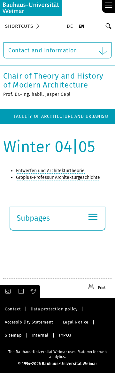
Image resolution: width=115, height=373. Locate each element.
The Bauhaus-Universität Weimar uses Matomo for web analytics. (57, 354)
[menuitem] (71, 27)
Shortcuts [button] (19, 26)
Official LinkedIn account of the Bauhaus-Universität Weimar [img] (20, 291)
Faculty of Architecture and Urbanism (61, 116)
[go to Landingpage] (31, 8)
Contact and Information (42, 50)
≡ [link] (108, 5)
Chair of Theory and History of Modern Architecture (53, 80)
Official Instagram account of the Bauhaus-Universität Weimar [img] (6, 291)
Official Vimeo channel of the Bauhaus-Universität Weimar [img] (33, 291)
